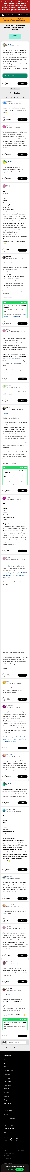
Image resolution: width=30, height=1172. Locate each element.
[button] (27, 45)
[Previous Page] (3, 97)
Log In (23, 15)
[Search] (19, 15)
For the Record (8, 1070)
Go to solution (16, 37)
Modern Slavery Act (8, 1163)
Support (6, 1100)
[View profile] (4, 45)
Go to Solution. (12, 76)
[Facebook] (17, 1139)
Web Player (7, 1103)
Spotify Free (7, 1132)
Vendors (6, 1092)
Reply (22, 84)
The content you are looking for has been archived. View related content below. (16, 19)
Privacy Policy (7, 1155)
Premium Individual (9, 1118)
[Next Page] (26, 97)
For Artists (7, 1078)
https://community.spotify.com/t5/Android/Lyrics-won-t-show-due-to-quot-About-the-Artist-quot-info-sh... (14, 739)
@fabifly (9, 263)
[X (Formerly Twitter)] (11, 1139)
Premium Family (8, 1125)
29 (23, 98)
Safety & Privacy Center (9, 1153)
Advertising (7, 1085)
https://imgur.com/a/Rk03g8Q (11, 359)
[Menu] (27, 15)
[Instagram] (6, 1139)
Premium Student (9, 1129)
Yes (18, 1169)
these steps (19, 9)
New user (9, 44)
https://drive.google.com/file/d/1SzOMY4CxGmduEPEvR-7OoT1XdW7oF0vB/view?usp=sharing (14, 575)
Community (9, 15)
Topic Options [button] (14, 89)
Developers (7, 1082)
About (6, 1063)
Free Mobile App (9, 1107)
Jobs (5, 1067)
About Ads (6, 1161)
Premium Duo (8, 1122)
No (12, 1169)
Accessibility (12, 1161)
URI (26, 443)
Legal (5, 1150)
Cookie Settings (7, 1158)
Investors (6, 1088)
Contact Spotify (8, 1110)
